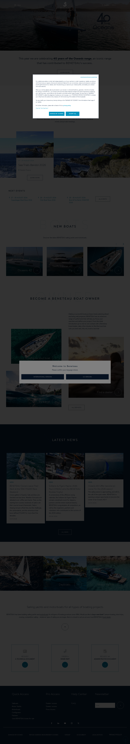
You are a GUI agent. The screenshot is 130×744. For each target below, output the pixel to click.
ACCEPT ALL (72, 114)
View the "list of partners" (42, 108)
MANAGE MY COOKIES (56, 114)
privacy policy (67, 105)
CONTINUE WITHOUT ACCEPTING (88, 77)
